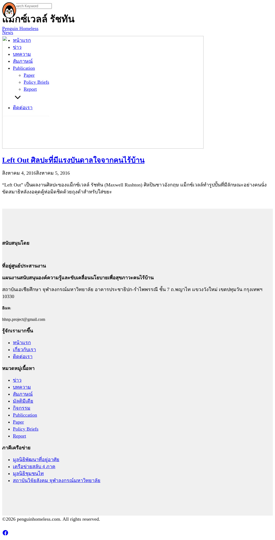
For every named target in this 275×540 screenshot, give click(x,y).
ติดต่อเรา (22, 107)
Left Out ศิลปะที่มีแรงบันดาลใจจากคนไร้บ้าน (73, 160)
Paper (29, 75)
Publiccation (25, 415)
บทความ (22, 54)
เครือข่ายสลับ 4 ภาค (34, 466)
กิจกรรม (21, 408)
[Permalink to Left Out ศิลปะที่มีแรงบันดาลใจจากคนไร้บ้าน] (103, 147)
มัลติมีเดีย (23, 401)
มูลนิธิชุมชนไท (28, 473)
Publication (24, 68)
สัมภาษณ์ (23, 61)
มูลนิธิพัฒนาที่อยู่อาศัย (36, 459)
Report (30, 89)
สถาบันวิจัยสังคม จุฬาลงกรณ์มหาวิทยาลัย (56, 480)
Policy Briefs (36, 82)
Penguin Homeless (20, 28)
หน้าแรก (22, 40)
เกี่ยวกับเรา (24, 349)
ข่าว (17, 47)
